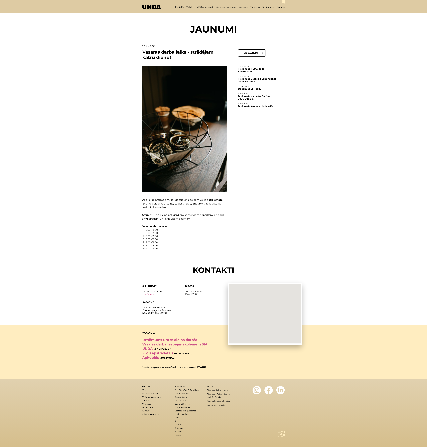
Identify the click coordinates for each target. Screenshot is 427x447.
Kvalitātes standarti (204, 7)
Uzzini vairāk (161, 349)
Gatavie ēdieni (181, 397)
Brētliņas (178, 428)
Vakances (255, 7)
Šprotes (178, 425)
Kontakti (281, 7)
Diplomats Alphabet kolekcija (255, 106)
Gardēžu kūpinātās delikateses (188, 390)
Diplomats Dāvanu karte (218, 390)
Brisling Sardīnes (182, 414)
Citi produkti (180, 400)
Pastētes (178, 431)
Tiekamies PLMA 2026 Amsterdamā (251, 70)
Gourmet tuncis (182, 394)
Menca (178, 435)
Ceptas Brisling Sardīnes (185, 411)
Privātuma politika (150, 414)
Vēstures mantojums (226, 7)
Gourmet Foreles (182, 407)
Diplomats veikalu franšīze (218, 401)
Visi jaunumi (251, 53)
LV (283, 2)
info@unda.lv (149, 294)
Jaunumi (243, 7)
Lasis (176, 418)
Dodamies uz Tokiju (249, 89)
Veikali (189, 7)
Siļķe (177, 421)
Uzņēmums (268, 7)
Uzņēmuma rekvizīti (216, 405)
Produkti (179, 7)
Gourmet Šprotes (182, 404)
